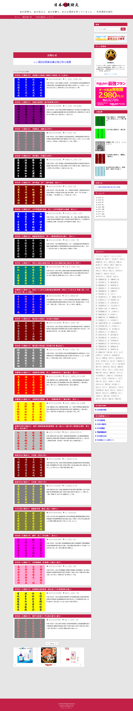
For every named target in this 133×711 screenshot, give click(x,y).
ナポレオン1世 (115, 256)
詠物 (118, 262)
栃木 (98, 387)
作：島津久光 (101, 335)
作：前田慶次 (101, 320)
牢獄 (117, 399)
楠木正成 (112, 387)
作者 (109, 352)
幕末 (106, 396)
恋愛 (110, 399)
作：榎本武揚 (113, 282)
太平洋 (119, 373)
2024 (99, 202)
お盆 (106, 256)
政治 (113, 367)
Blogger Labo (70, 706)
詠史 (111, 262)
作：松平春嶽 (101, 311)
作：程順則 (112, 332)
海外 (110, 268)
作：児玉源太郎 (113, 305)
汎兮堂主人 (110, 63)
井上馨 (115, 259)
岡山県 (99, 265)
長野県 (111, 381)
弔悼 (98, 381)
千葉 (110, 370)
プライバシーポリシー (66, 708)
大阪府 (109, 375)
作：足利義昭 (113, 320)
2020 (99, 211)
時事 (104, 358)
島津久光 (99, 384)
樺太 (111, 271)
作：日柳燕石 (101, 340)
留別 (98, 399)
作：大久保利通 (115, 323)
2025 (99, 200)
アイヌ (99, 256)
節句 (98, 370)
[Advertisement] (52, 36)
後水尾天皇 (100, 276)
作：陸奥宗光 (113, 349)
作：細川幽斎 (101, 303)
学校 (98, 271)
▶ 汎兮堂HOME (101, 410)
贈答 (112, 373)
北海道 (99, 396)
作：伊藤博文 (113, 279)
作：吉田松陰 (101, 291)
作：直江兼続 (114, 329)
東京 (107, 384)
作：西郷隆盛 (112, 317)
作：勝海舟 (113, 308)
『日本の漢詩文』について (44, 17)
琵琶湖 (120, 390)
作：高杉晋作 (113, 300)
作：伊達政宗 (101, 279)
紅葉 (115, 276)
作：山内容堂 (101, 305)
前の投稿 (57, 643)
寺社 (98, 358)
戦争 (98, 373)
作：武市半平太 (113, 343)
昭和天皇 (99, 364)
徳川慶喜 (115, 384)
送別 (105, 373)
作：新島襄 (112, 314)
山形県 (99, 355)
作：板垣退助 (101, 343)
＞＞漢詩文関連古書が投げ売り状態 (107, 187)
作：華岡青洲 (113, 285)
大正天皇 (118, 375)
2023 (99, 205)
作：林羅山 (100, 352)
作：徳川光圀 (113, 335)
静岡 (120, 367)
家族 (118, 265)
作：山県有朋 (113, 303)
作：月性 (111, 294)
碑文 (112, 390)
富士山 (105, 393)
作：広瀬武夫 (101, 300)
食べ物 (121, 364)
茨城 (122, 259)
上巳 (114, 364)
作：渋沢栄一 (101, 308)
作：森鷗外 (100, 317)
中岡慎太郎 (112, 378)
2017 (99, 214)
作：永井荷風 (101, 282)
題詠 (98, 378)
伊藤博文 (99, 259)
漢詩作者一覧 (27, 17)
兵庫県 (113, 393)
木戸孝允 (114, 396)
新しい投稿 (47, 643)
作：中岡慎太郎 (101, 329)
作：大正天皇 (101, 326)
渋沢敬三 (104, 361)
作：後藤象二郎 (115, 297)
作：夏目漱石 (101, 285)
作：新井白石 (101, 314)
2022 (99, 207)
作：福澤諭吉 (113, 346)
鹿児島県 (119, 358)
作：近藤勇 (112, 291)
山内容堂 (115, 355)
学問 (104, 271)
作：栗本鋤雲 (101, 294)
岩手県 (119, 271)
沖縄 (106, 265)
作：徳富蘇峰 (113, 338)
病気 (98, 393)
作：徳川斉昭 (101, 338)
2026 (99, 197)
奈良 (104, 387)
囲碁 (107, 259)
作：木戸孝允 (101, 349)
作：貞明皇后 (101, 332)
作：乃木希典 (113, 340)
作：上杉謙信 (114, 311)
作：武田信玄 (101, 346)
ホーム (17, 17)
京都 (106, 274)
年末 (120, 387)
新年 (98, 367)
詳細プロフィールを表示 (110, 74)
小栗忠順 (120, 361)
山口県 (107, 355)
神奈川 (106, 367)
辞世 (111, 358)
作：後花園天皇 (101, 297)
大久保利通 (100, 375)
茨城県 (99, 262)
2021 (99, 209)
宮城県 (99, 274)
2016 (99, 216)
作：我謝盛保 (101, 288)
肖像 (107, 364)
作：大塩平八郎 (101, 323)
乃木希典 (99, 390)
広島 (109, 276)
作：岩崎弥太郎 (113, 288)
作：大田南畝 (114, 326)
